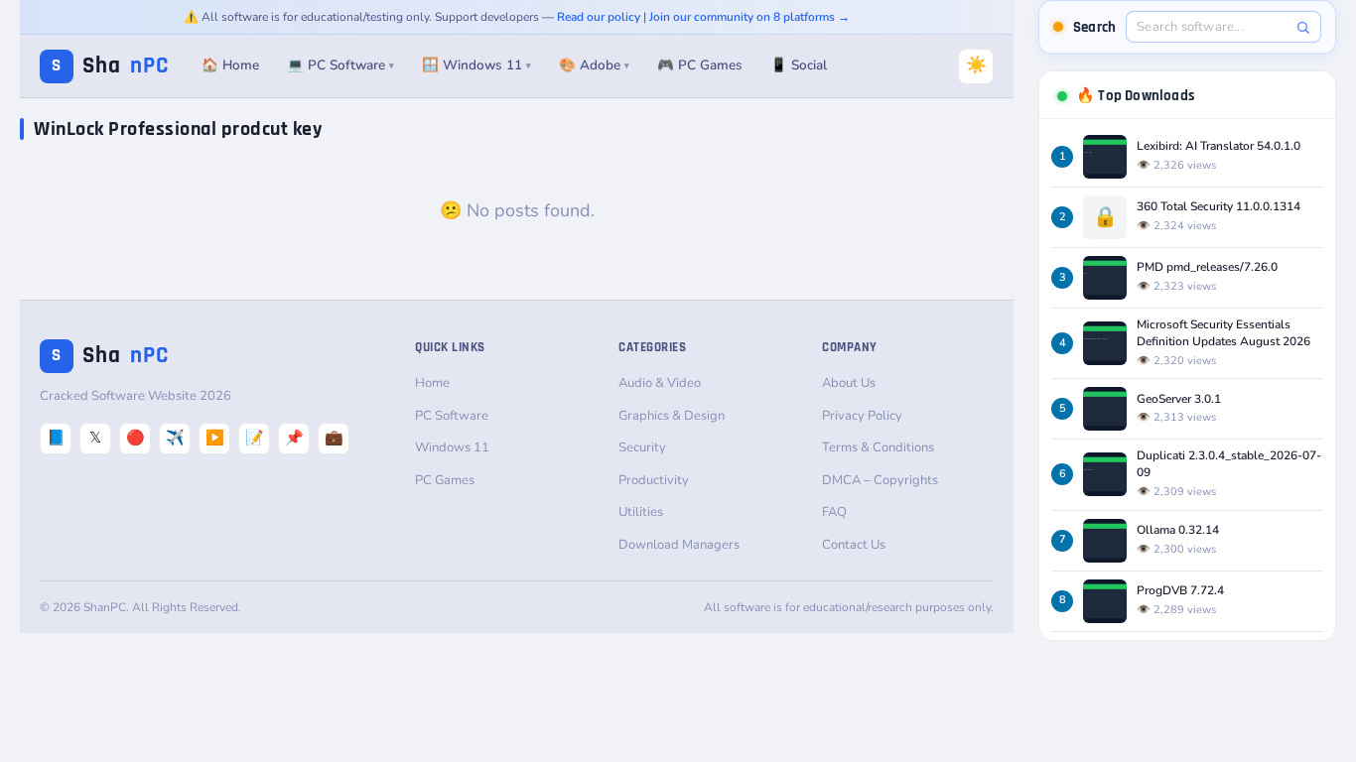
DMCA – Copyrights (880, 480)
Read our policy (598, 17)
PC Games (445, 480)
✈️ (175, 437)
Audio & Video (659, 383)
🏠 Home (230, 65)
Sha (110, 66)
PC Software (451, 416)
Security (642, 447)
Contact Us (853, 545)
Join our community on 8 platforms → (749, 17)
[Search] (1302, 27)
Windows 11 (452, 447)
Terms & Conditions (878, 447)
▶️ (214, 437)
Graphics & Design (671, 416)
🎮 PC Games (700, 65)
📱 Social (798, 65)
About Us (849, 383)
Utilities (640, 512)
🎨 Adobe (594, 65)
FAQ (834, 512)
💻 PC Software (340, 65)
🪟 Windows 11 (476, 65)
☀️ (976, 65)
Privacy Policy (862, 416)
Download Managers (679, 545)
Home (432, 383)
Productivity (653, 480)
